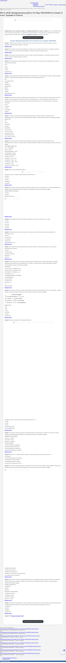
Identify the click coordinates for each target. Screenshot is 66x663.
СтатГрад (2, 9)
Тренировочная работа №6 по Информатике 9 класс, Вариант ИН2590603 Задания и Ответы (20, 649)
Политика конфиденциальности (10, 657)
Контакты (51, 4)
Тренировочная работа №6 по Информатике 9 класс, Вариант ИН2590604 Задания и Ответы (20, 646)
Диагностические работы (38, 6)
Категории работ (34, 2)
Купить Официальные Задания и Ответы (33, 37)
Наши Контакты (6, 659)
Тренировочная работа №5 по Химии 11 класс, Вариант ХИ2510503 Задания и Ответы (19, 642)
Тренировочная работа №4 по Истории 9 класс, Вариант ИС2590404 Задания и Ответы (19, 628)
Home (1, 8)
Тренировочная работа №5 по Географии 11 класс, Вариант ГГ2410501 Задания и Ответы (19, 635)
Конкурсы (35, 5)
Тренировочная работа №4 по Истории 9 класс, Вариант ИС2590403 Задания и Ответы (19, 632)
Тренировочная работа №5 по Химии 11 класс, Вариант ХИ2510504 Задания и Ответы (19, 639)
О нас (46, 4)
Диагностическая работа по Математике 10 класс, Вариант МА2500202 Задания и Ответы (20, 653)
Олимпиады (36, 3)
